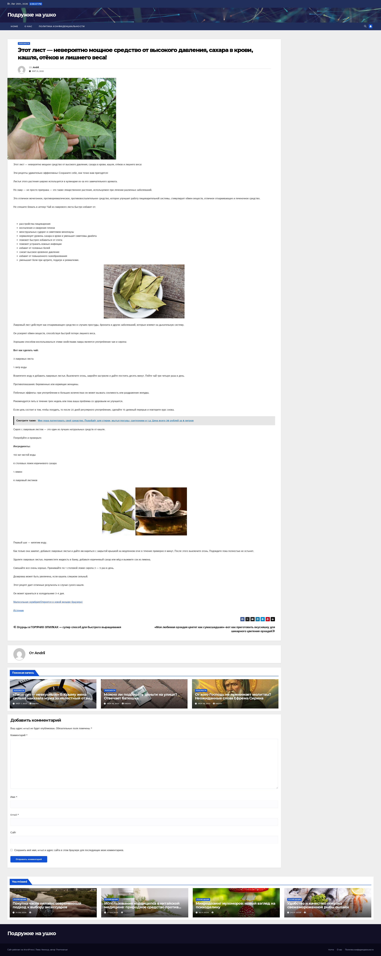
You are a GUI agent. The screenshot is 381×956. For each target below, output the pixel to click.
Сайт (13, 832)
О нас (28, 26)
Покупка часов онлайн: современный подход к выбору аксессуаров (47, 905)
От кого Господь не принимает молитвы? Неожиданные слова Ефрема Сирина (233, 696)
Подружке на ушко (31, 15)
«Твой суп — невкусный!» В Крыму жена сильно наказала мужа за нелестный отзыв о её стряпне (52, 698)
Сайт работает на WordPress (21, 950)
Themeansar (62, 950)
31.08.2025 (21, 912)
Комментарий (19, 735)
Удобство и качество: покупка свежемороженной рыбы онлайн (318, 905)
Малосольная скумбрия (48, 602)
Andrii (36, 67)
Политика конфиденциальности (62, 26)
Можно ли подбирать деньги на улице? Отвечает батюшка (140, 696)
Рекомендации (20, 899)
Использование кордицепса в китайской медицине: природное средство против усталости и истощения (141, 907)
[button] (365, 26)
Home (14, 26)
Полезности (24, 43)
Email (14, 814)
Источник (18, 610)
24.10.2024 (296, 912)
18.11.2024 (204, 912)
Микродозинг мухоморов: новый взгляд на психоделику (235, 905)
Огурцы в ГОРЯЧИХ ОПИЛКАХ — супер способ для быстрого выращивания (68, 627)
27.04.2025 (113, 912)
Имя (13, 797)
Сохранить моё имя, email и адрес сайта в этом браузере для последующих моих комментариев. (69, 850)
